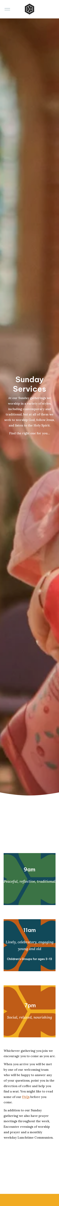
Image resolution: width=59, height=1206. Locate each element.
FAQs (26, 1097)
